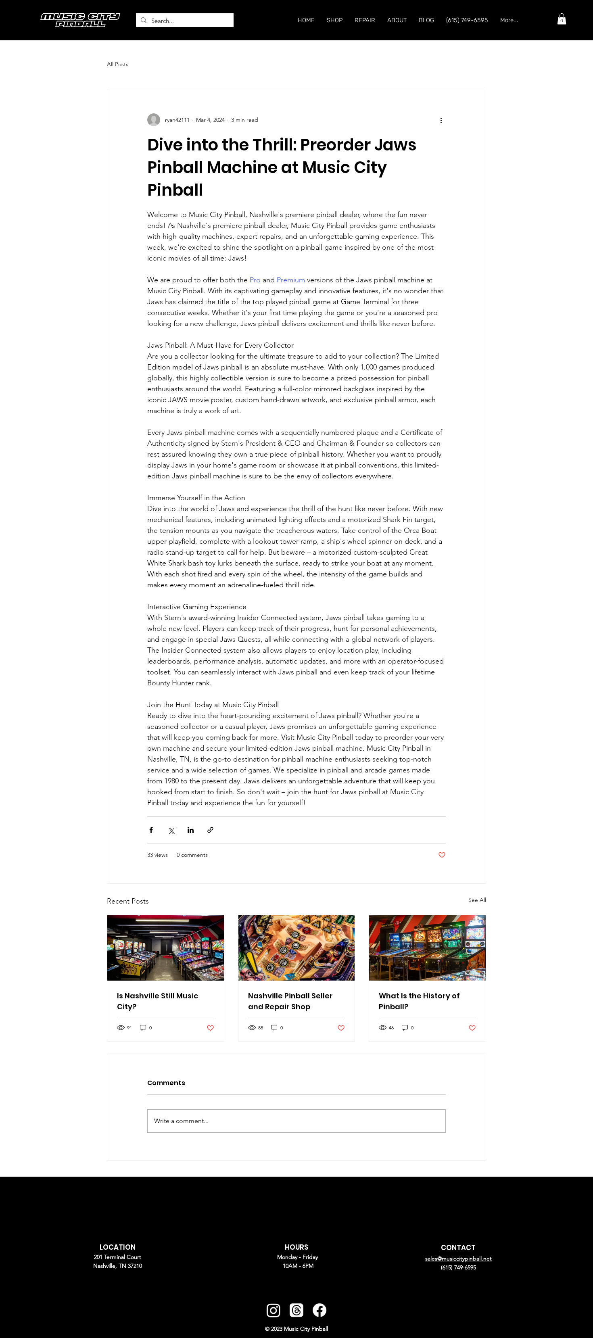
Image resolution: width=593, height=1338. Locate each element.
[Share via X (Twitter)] (171, 830)
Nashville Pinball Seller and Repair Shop (290, 1001)
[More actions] (441, 120)
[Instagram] (273, 1310)
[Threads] (296, 1310)
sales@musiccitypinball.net (458, 1258)
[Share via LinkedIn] (190, 830)
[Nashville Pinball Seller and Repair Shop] (296, 948)
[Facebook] (319, 1310)
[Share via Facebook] (151, 830)
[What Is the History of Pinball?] (427, 948)
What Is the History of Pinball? (419, 1001)
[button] (561, 18)
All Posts (117, 64)
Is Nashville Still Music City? (157, 1001)
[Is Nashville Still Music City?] (165, 948)
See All (477, 900)
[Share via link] (210, 830)
